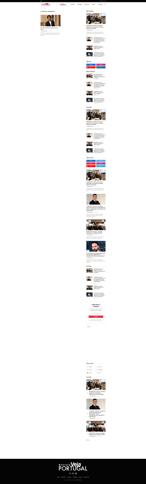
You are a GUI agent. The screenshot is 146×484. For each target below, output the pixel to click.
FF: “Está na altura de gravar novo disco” (49, 28)
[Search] (105, 1)
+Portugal (80, 4)
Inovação (73, 4)
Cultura (93, 4)
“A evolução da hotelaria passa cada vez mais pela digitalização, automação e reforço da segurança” (99, 54)
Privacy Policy (96, 320)
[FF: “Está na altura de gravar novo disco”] (50, 20)
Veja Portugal (90, 30)
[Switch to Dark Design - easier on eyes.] (105, 4)
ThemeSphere (79, 479)
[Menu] (41, 1)
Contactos (100, 4)
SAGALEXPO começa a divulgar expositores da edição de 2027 (98, 47)
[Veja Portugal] (53, 4)
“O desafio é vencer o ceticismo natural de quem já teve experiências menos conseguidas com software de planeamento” (99, 40)
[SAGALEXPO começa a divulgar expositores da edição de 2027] (89, 48)
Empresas (87, 4)
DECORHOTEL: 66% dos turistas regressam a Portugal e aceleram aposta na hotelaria (94, 27)
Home (58, 477)
